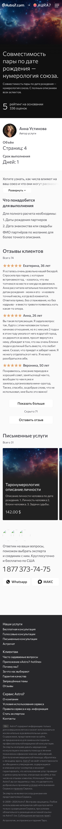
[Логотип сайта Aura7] (42, 5)
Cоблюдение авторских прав (33, 815)
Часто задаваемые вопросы (20, 656)
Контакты (9, 718)
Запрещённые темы (15, 681)
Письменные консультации (20, 638)
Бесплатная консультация (19, 629)
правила (18, 788)
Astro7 (26, 760)
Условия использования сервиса (23, 704)
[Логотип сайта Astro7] (15, 5)
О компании (10, 699)
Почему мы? (10, 666)
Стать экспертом (13, 713)
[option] (30, 484)
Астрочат (9, 643)
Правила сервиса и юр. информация (25, 708)
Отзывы (8, 686)
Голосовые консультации (19, 634)
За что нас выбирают (16, 671)
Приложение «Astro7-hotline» (22, 661)
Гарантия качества (14, 676)
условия (33, 785)
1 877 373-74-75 (26, 568)
